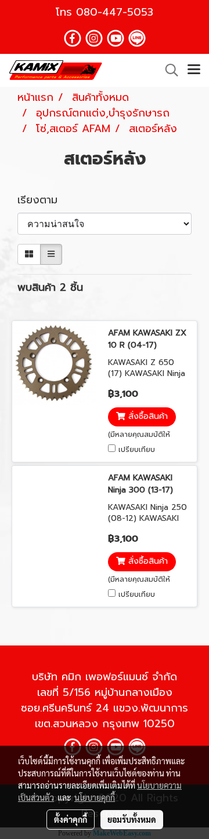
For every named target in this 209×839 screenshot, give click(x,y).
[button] (167, 70)
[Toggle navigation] (194, 70)
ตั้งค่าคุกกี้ (70, 819)
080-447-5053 (114, 12)
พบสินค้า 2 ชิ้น (50, 288)
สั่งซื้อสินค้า (146, 417)
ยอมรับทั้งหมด (131, 819)
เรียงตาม (43, 200)
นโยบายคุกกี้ (94, 797)
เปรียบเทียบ (136, 449)
